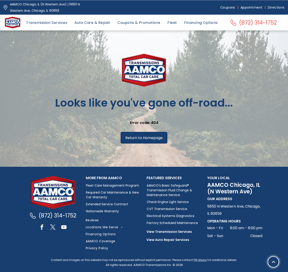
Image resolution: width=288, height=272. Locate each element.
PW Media (200, 260)
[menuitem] (228, 7)
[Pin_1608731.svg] (5, 7)
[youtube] (64, 227)
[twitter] (53, 227)
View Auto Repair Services (167, 240)
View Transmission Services (169, 231)
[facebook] (42, 227)
